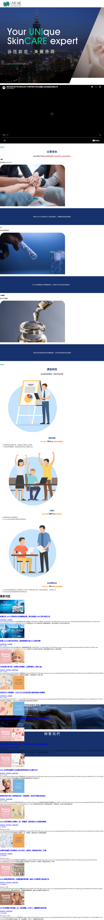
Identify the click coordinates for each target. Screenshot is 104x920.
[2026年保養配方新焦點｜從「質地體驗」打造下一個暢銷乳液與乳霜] (12, 904)
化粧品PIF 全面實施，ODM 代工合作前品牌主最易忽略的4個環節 (22, 692)
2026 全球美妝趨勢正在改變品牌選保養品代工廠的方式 (19, 770)
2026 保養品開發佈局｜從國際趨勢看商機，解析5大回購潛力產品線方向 (24, 879)
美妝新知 (2, 670)
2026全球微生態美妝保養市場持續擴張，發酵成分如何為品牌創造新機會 (25, 718)
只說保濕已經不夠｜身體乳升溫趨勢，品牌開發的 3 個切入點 (21, 667)
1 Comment (3, 826)
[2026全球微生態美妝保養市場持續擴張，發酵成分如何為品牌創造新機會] (12, 715)
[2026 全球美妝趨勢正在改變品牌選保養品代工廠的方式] (12, 766)
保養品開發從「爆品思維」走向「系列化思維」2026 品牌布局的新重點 (24, 744)
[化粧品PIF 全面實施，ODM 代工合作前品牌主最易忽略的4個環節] (12, 689)
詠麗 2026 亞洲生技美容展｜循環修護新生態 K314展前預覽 (20, 641)
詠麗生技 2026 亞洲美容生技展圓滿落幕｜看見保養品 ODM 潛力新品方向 (25, 616)
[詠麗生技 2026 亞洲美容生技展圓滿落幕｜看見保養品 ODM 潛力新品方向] (12, 613)
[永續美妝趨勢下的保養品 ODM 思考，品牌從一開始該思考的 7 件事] (12, 847)
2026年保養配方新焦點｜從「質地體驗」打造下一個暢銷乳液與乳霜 (23, 908)
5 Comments (3, 855)
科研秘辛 (2, 721)
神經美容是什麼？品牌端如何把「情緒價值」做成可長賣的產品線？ (23, 796)
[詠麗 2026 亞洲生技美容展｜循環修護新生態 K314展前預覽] (12, 637)
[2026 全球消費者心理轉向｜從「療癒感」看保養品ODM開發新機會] (12, 818)
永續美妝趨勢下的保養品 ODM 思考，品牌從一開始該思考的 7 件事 (23, 850)
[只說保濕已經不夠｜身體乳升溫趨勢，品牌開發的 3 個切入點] (12, 663)
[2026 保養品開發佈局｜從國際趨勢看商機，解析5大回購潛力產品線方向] (12, 876)
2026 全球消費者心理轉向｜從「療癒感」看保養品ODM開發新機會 (23, 821)
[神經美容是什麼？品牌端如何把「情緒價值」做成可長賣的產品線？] (12, 792)
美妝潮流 (8, 670)
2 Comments (3, 913)
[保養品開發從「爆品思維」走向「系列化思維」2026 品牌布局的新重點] (12, 740)
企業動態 (9, 620)
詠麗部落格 (3, 620)
